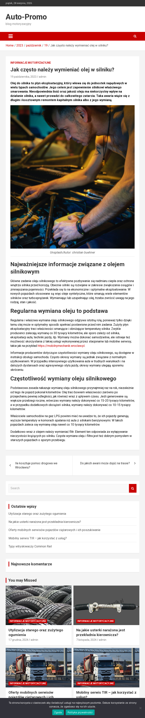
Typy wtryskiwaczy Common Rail (30, 546)
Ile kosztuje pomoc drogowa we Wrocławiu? (36, 465)
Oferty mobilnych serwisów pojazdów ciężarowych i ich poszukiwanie (54, 530)
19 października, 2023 (23, 76)
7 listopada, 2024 (86, 639)
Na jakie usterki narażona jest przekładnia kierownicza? (44, 522)
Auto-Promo (26, 16)
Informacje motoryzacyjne (30, 62)
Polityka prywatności (80, 712)
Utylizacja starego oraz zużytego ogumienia (37, 514)
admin (42, 76)
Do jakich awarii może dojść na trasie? (105, 463)
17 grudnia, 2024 (18, 639)
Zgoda (58, 712)
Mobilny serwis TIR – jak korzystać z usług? (37, 538)
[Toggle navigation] (10, 36)
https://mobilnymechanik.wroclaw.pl (61, 346)
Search (133, 488)
